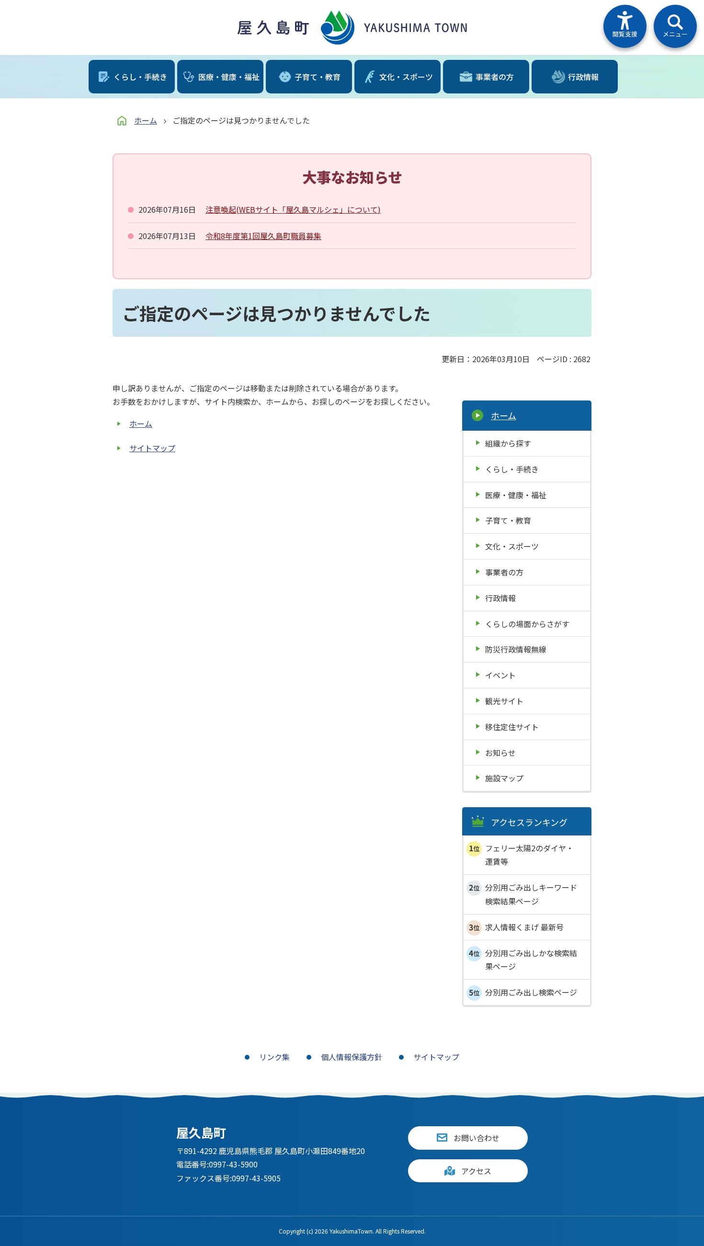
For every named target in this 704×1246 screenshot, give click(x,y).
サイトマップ (152, 448)
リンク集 (274, 1057)
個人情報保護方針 (351, 1057)
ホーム (145, 120)
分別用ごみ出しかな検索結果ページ (531, 959)
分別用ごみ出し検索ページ (531, 992)
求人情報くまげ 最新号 (524, 927)
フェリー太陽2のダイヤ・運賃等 (529, 855)
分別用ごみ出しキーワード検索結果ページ (531, 894)
